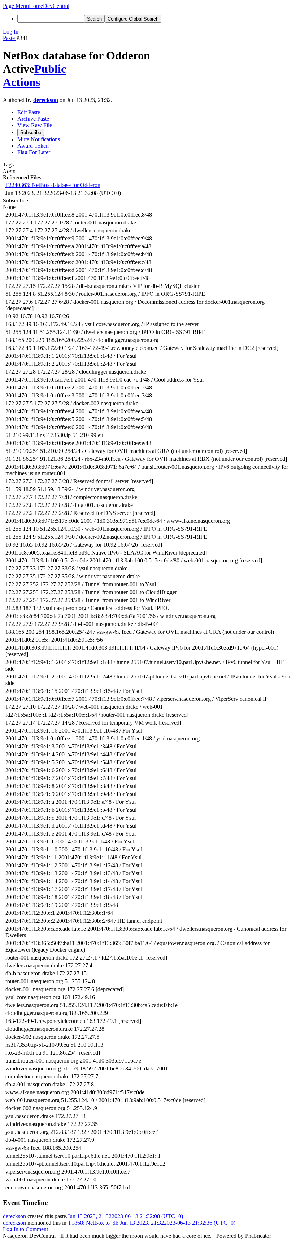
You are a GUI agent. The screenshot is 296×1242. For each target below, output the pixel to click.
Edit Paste (28, 112)
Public (50, 68)
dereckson (45, 100)
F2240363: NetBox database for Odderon (52, 185)
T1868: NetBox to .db (93, 1223)
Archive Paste (33, 119)
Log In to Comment (25, 1229)
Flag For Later (33, 152)
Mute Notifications (38, 139)
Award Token (33, 146)
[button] (16, 6)
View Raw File (34, 125)
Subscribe (30, 132)
